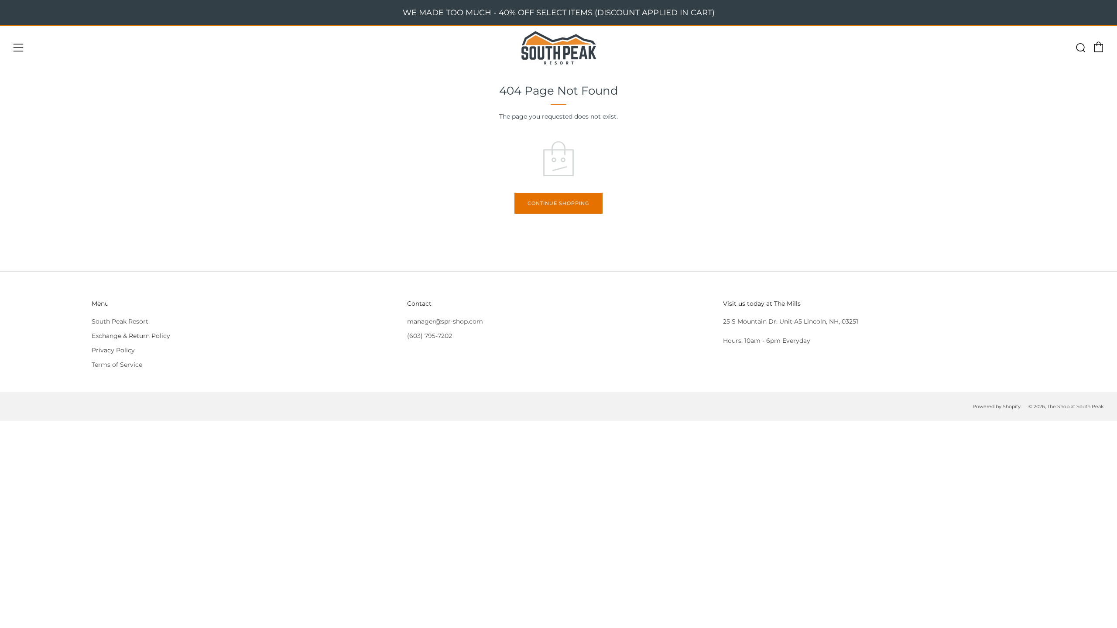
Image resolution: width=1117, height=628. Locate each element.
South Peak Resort (120, 321)
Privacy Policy (113, 350)
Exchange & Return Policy (131, 336)
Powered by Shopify (997, 406)
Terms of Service (117, 365)
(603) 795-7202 (429, 336)
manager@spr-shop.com (445, 321)
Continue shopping (558, 203)
